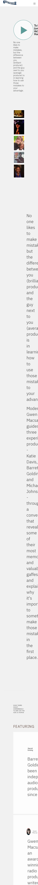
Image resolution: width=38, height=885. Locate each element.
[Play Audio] (25, 3)
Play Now (23, 30)
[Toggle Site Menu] (34, 3)
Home (2, 0)
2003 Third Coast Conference (18, 707)
